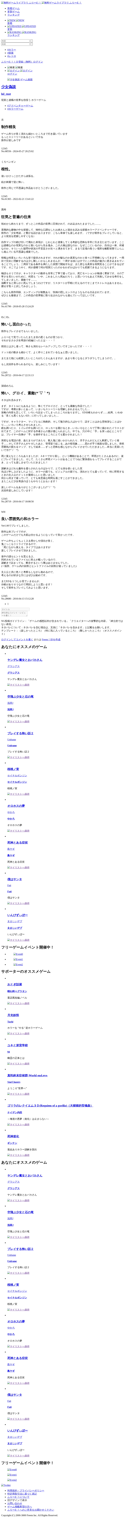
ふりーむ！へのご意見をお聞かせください (30, 1510)
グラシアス (13, 666)
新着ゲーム (13, 8)
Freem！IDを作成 (51, 639)
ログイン (38, 61)
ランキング (13, 14)
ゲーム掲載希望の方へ (19, 1506)
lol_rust (6, 93)
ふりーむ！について (18, 1497)
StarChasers (13, 1082)
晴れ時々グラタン (17, 991)
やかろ (11, 812)
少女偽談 (8, 87)
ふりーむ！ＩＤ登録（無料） (17, 61)
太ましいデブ (14, 921)
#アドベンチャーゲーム (20, 105)
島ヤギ (11, 849)
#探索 (10, 53)
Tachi (10, 1021)
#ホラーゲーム (15, 109)
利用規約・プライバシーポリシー (25, 1490)
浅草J (10, 703)
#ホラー (11, 49)
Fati (9, 885)
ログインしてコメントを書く (17, 639)
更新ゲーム (13, 11)
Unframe (11, 739)
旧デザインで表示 (17, 1500)
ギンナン (12, 1143)
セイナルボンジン (17, 775)
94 (8, 1052)
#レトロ (11, 56)
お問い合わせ (14, 1503)
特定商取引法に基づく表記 (22, 1493)
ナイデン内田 (14, 1112)
